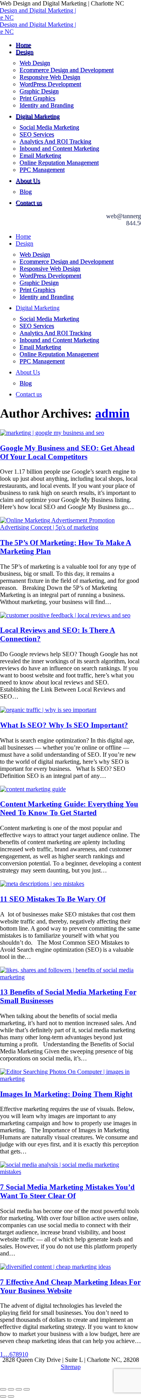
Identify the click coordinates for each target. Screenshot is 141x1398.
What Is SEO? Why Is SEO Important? (64, 725)
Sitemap (71, 1366)
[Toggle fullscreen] (19, 1389)
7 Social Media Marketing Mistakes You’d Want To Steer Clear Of (67, 1191)
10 (25, 1354)
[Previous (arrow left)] (3, 1396)
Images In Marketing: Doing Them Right (66, 1094)
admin (112, 413)
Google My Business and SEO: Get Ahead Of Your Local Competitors (67, 452)
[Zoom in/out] (27, 1389)
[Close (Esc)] (3, 1389)
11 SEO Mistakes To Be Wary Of (52, 899)
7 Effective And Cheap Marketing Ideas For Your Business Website (70, 1286)
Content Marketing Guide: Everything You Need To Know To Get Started (69, 808)
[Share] (11, 1389)
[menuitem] (23, 45)
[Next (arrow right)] (11, 1396)
